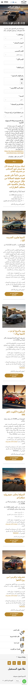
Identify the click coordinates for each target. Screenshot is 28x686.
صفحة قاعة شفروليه (11, 441)
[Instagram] (14, 663)
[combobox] (13, 38)
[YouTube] (9, 663)
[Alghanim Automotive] (14, 2)
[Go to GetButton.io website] (24, 684)
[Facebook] (24, 663)
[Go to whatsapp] (24, 681)
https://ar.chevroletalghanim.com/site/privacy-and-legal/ (13, 152)
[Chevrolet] (23, 2)
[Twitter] (19, 663)
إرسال (14, 161)
